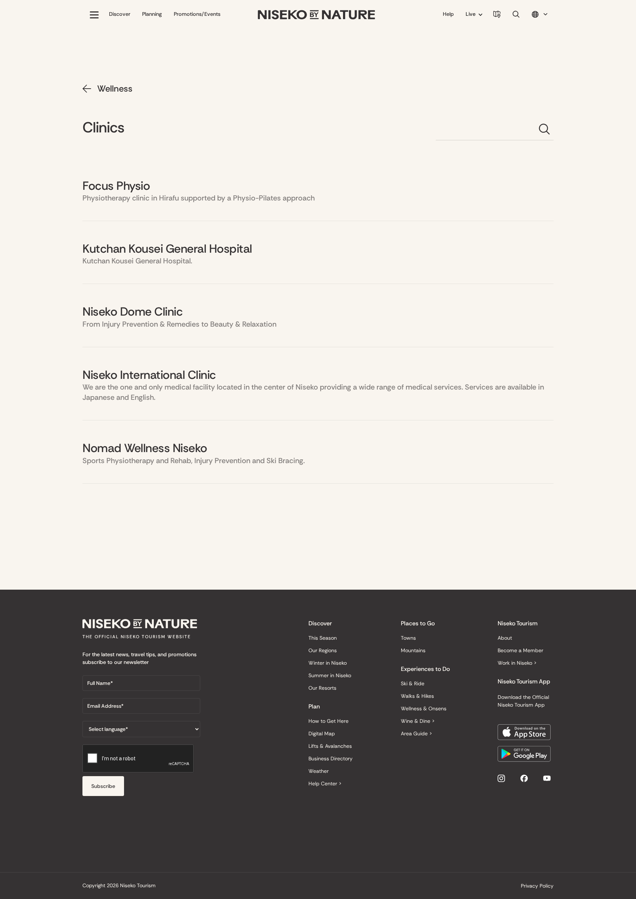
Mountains (413, 650)
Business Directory (330, 758)
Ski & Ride (412, 683)
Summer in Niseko (329, 675)
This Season (322, 637)
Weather (318, 771)
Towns (408, 637)
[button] (94, 15)
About (505, 637)
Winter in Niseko (327, 662)
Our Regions (322, 650)
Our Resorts (322, 687)
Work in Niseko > (517, 662)
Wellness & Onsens (423, 708)
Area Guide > (416, 733)
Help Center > (325, 783)
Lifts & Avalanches (330, 746)
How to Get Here (328, 721)
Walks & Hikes (417, 696)
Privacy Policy (537, 885)
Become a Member (520, 650)
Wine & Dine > (418, 721)
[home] (316, 15)
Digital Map (321, 733)
